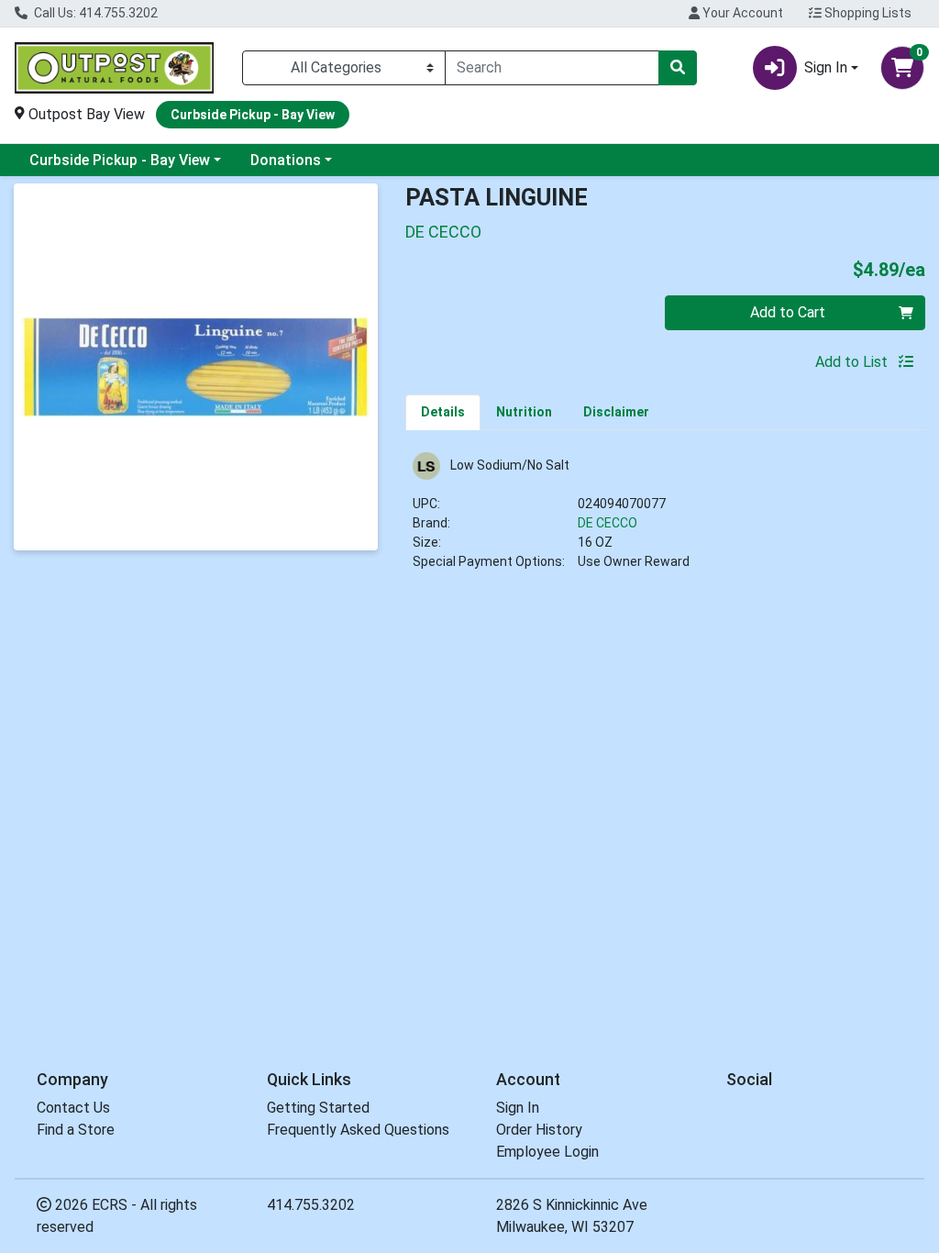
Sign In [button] (825, 67)
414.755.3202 (311, 1205)
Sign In (517, 1107)
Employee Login (547, 1151)
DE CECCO (607, 523)
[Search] (677, 67)
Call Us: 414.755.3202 (94, 13)
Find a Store (76, 1129)
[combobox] (552, 67)
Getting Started (318, 1107)
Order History (539, 1129)
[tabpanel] (665, 519)
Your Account (741, 13)
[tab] (443, 411)
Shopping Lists (866, 13)
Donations (285, 160)
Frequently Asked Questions (358, 1129)
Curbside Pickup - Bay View (119, 160)
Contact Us (73, 1107)
